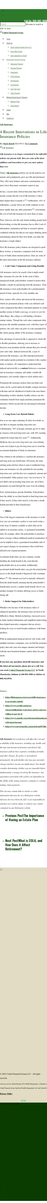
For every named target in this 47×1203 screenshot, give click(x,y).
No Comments (31, 143)
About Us (9, 43)
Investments (14, 72)
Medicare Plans (15, 101)
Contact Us (10, 118)
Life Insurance (14, 80)
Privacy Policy (6, 1093)
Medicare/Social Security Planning (17, 97)
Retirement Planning (16, 63)
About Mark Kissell (16, 51)
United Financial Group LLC (22, 670)
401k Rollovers (15, 76)
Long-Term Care (15, 89)
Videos (9, 109)
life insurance (13, 172)
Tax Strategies (14, 84)
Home (8, 38)
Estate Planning (15, 93)
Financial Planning (16, 68)
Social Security (14, 105)
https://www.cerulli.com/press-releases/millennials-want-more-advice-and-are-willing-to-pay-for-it (26, 709)
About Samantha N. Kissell (18, 55)
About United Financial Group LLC (21, 47)
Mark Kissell (8, 143)
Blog (8, 114)
